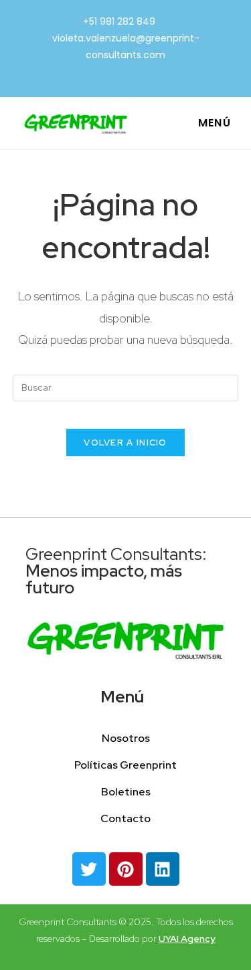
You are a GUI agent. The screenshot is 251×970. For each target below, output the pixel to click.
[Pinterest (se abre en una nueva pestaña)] (128, 72)
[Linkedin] (162, 869)
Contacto (125, 818)
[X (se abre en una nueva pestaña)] (108, 72)
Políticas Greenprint (125, 765)
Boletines (126, 792)
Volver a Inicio (125, 442)
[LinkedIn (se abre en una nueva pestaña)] (146, 72)
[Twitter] (89, 869)
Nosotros (126, 738)
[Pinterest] (126, 869)
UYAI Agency (187, 939)
